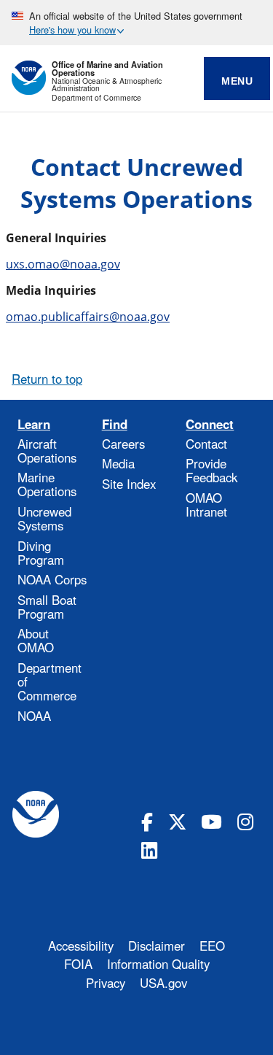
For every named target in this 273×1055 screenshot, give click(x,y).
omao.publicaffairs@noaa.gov (88, 317)
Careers (123, 443)
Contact (206, 443)
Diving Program (40, 552)
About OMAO (35, 640)
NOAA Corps (52, 579)
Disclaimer (156, 945)
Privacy (105, 983)
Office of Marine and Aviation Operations (107, 69)
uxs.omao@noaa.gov (63, 264)
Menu (237, 81)
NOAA (34, 715)
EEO (212, 945)
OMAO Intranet (206, 504)
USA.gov (163, 983)
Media (118, 463)
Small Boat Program (46, 606)
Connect (210, 424)
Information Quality (158, 964)
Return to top (47, 378)
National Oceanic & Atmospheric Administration (107, 85)
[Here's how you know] (136, 22)
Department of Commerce (96, 98)
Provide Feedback (211, 470)
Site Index (129, 483)
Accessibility (81, 945)
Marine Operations (46, 484)
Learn (33, 424)
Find (114, 424)
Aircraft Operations (46, 450)
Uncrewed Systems (44, 518)
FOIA (78, 964)
